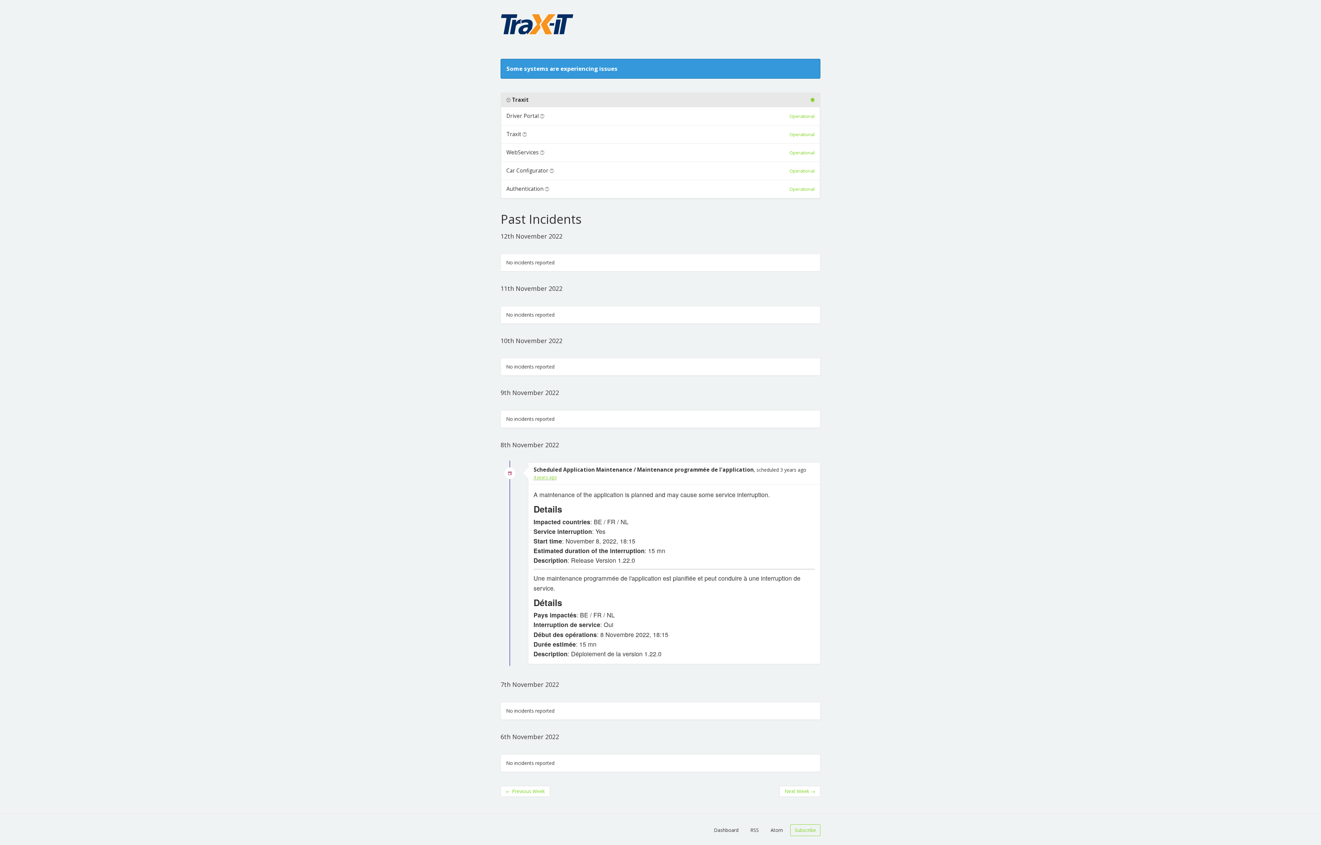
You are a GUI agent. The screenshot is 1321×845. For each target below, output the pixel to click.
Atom (777, 830)
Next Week (800, 791)
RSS (754, 830)
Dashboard (726, 830)
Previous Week (525, 791)
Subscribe (805, 830)
